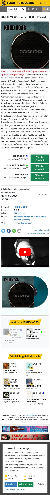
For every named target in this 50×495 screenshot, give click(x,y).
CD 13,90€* (15, 393)
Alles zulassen (25, 484)
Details (41, 484)
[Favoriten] (33, 9)
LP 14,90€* (14, 333)
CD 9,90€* (37, 393)
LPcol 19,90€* (16, 337)
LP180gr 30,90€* (13, 380)
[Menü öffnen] (3, 9)
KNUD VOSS (20, 206)
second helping (11, 387)
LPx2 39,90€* (39, 364)
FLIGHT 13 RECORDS (20, 3)
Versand (25, 422)
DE (41, 2)
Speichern (10, 484)
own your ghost (36, 401)
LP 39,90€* (38, 380)
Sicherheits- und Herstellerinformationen (38, 232)
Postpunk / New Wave (35, 216)
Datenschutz (10, 489)
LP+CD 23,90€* (13, 365)
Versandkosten (31, 415)
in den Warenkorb (39, 158)
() (47, 9)
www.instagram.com (23, 222)
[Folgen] (37, 9)
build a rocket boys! (34, 371)
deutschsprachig (22, 219)
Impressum (21, 489)
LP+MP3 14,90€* (37, 330)
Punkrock (18, 216)
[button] (3, 231)
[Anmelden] (29, 9)
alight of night (10, 400)
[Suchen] (23, 9)
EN (45, 2)
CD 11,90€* (15, 330)
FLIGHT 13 (19, 213)
